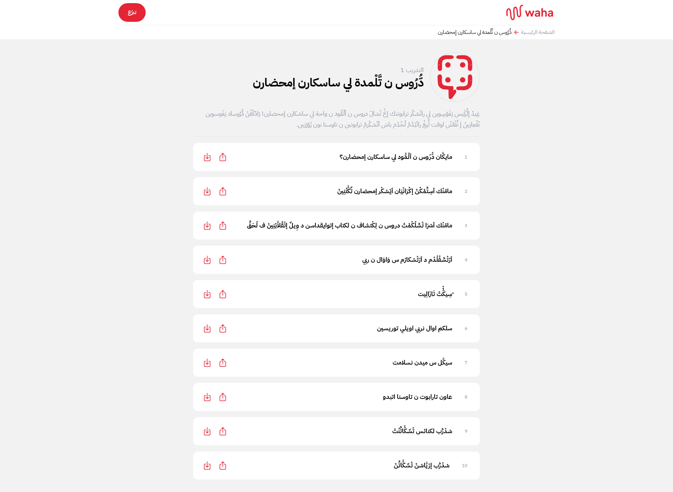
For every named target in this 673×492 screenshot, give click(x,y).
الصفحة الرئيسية (538, 32)
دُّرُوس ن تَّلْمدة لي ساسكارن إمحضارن (475, 32)
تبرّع (132, 12)
